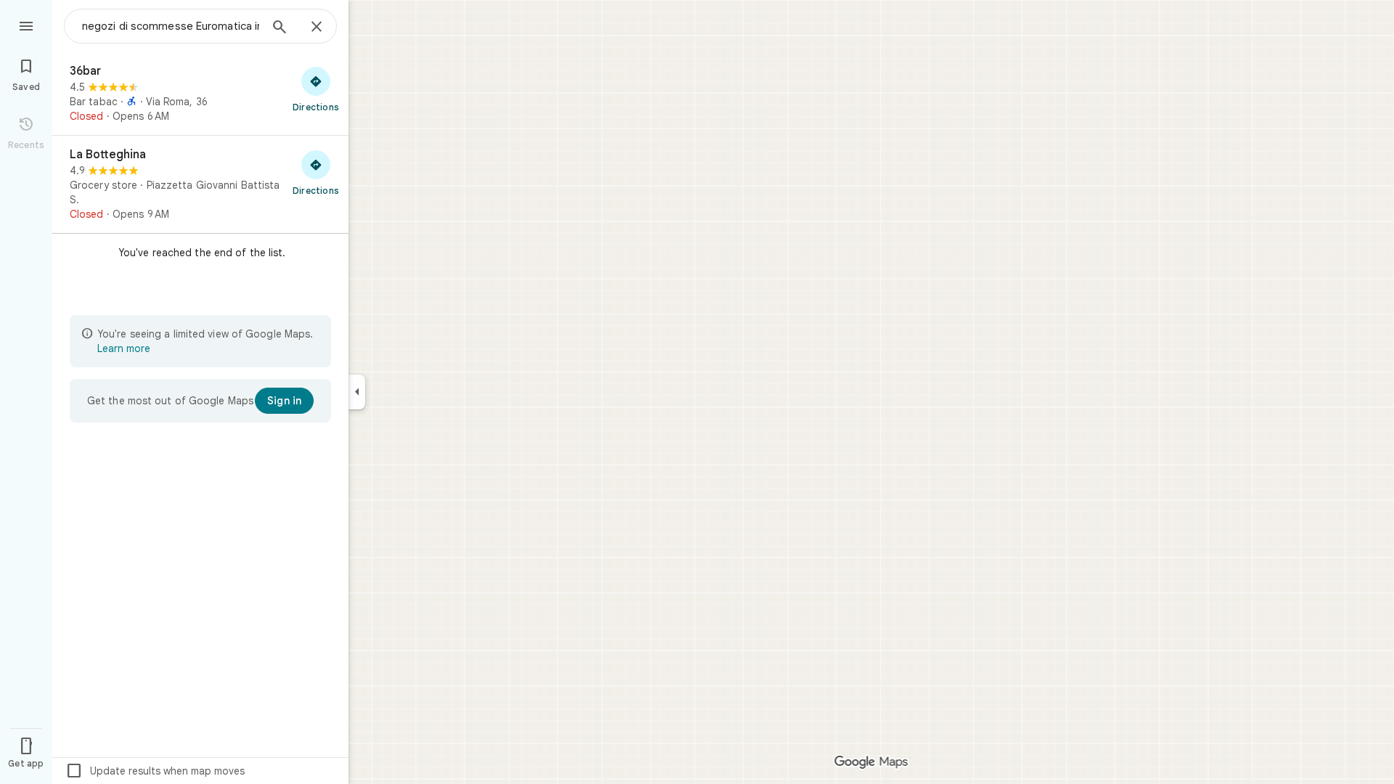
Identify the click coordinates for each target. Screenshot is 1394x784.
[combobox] (170, 26)
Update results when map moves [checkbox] (155, 771)
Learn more (123, 348)
